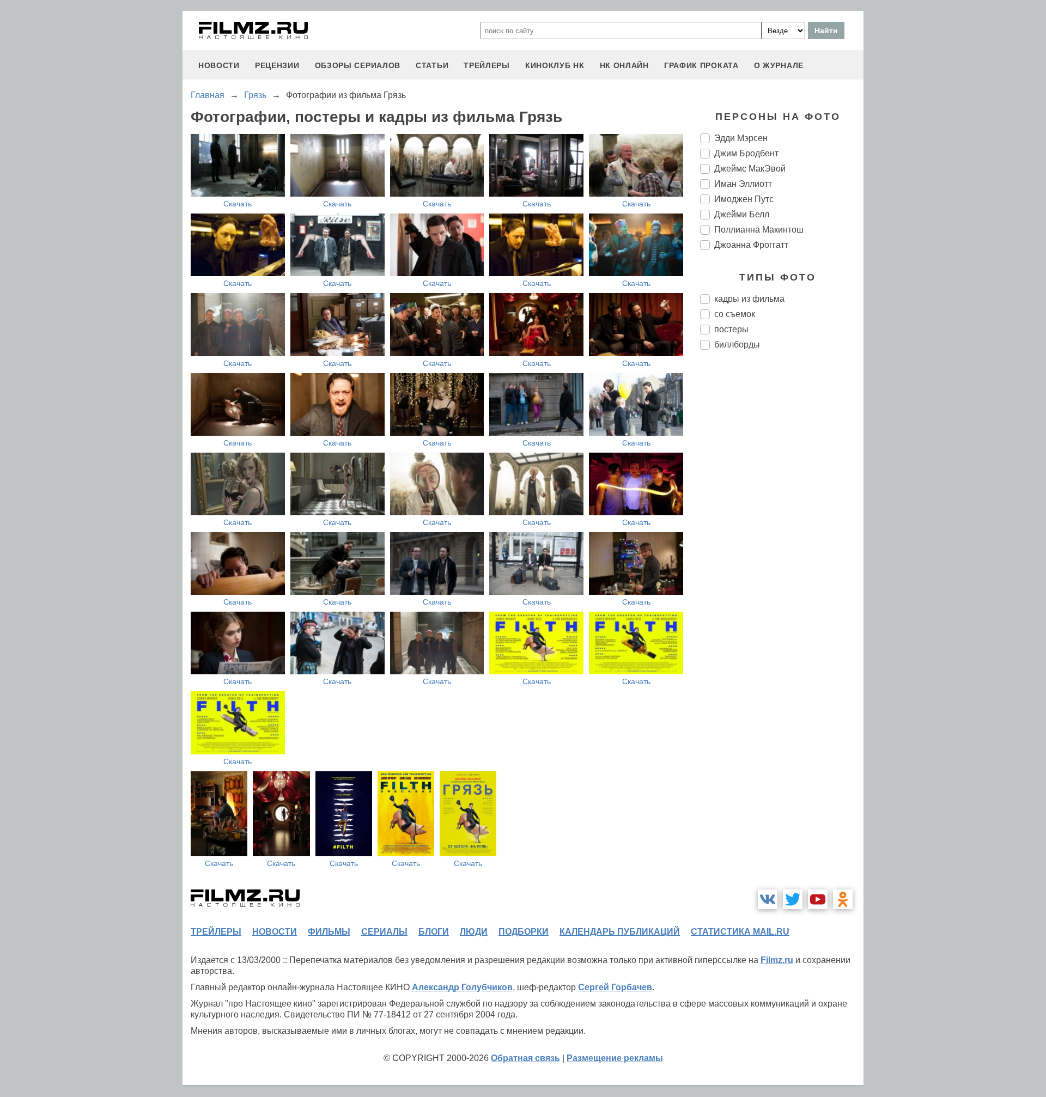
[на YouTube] (818, 899)
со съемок (734, 314)
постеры (731, 329)
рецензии (277, 65)
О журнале (779, 65)
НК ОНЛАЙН (624, 65)
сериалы (384, 931)
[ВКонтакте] (767, 899)
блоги (433, 931)
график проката (701, 65)
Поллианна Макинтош (759, 229)
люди (474, 931)
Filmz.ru (777, 960)
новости (219, 65)
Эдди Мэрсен (741, 138)
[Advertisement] (781, 540)
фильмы (329, 931)
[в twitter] (792, 899)
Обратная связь (525, 1058)
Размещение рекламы (615, 1058)
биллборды (737, 344)
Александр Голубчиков (462, 987)
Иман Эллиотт (743, 183)
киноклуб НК (555, 65)
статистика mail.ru (740, 931)
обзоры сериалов (358, 65)
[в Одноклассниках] (843, 899)
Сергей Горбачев (615, 987)
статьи (432, 65)
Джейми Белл (741, 214)
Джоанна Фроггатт (751, 244)
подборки (523, 931)
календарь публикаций (620, 931)
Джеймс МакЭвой (750, 168)
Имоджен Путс (744, 199)
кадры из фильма (749, 298)
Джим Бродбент (746, 153)
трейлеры (487, 65)
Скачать (237, 203)
